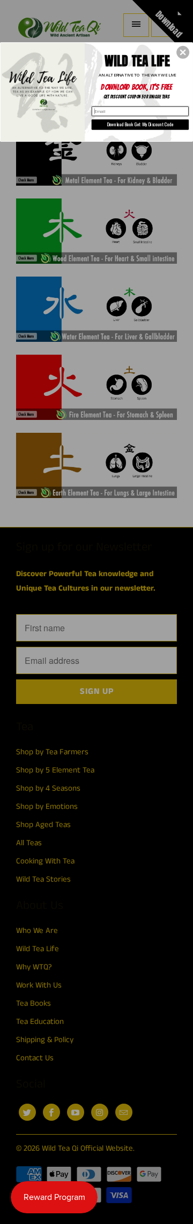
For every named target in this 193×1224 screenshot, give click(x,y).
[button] (182, 52)
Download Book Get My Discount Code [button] (140, 124)
